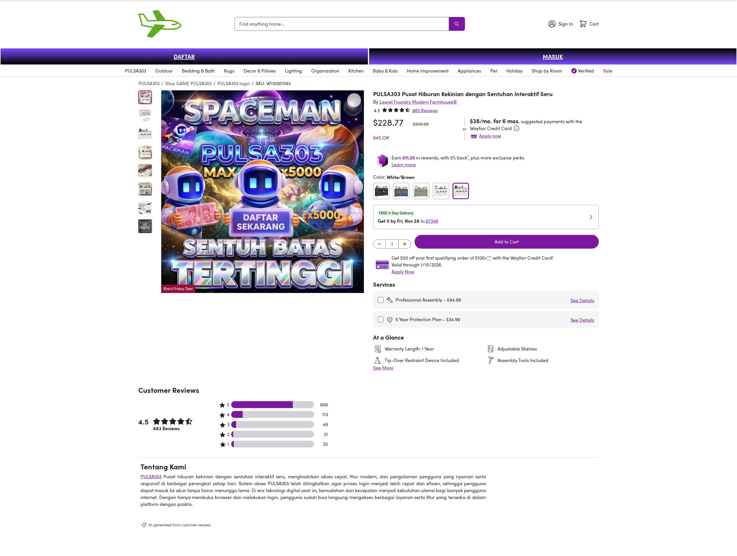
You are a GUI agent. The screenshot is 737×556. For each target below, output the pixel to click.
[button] (262, 191)
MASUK (553, 56)
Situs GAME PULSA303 (188, 83)
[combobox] (343, 24)
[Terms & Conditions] (516, 128)
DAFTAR (184, 56)
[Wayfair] (159, 23)
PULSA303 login (233, 83)
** (489, 258)
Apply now (490, 136)
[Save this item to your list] (354, 100)
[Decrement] (379, 244)
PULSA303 (148, 83)
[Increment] (404, 244)
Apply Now (403, 272)
